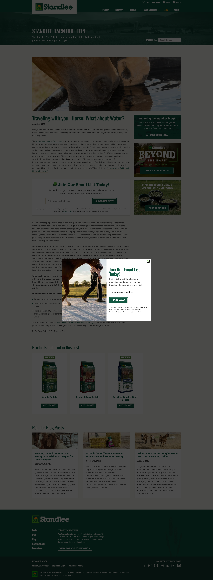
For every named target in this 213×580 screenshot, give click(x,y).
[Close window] (148, 261)
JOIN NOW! (119, 300)
